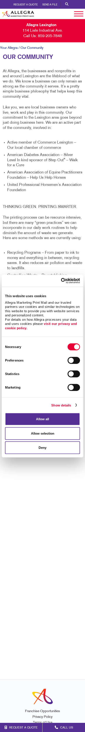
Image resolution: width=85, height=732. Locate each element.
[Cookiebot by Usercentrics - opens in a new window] (61, 280)
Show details (61, 405)
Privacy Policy (42, 717)
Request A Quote (26, 4)
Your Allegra (9, 48)
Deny (42, 447)
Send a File (49, 4)
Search (67, 4)
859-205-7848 (50, 36)
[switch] (74, 360)
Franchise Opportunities (42, 711)
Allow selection (42, 433)
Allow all (42, 419)
